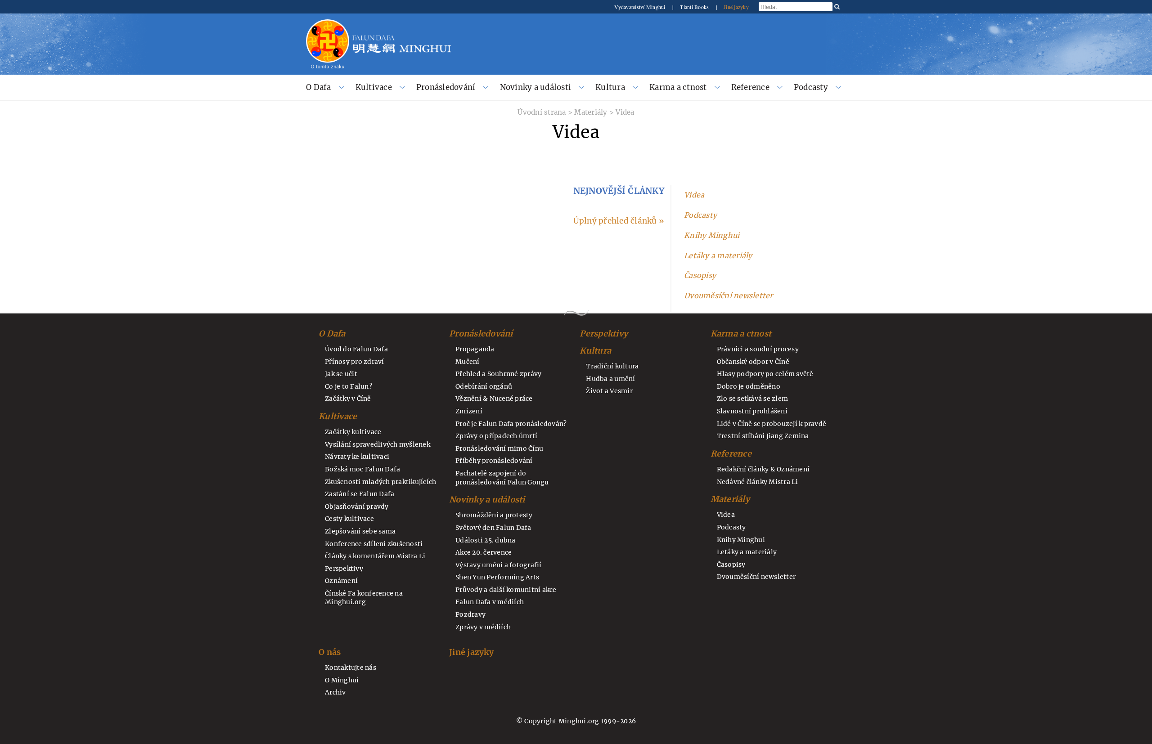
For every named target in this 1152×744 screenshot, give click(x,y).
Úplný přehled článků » (618, 221)
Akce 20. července (483, 552)
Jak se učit (341, 374)
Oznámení (341, 581)
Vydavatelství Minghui (640, 6)
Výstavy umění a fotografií (498, 565)
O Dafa (318, 87)
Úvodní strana (542, 112)
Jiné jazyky (736, 6)
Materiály (590, 112)
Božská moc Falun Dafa (362, 469)
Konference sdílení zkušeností (374, 544)
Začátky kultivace (353, 432)
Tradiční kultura (612, 366)
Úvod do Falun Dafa (356, 349)
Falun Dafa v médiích (489, 602)
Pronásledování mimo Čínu (499, 448)
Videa (625, 112)
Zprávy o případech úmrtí (496, 436)
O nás (330, 652)
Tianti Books (695, 6)
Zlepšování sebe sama (360, 531)
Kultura (610, 87)
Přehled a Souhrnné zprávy (498, 374)
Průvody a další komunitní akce (506, 590)
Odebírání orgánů (483, 386)
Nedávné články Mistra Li (757, 482)
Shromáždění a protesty (494, 515)
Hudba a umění (610, 379)
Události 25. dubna (485, 540)
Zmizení (468, 411)
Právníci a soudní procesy (758, 349)
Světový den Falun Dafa (493, 528)
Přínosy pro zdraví (354, 362)
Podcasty (811, 87)
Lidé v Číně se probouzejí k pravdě (772, 424)
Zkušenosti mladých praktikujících (380, 482)
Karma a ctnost (678, 87)
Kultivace (374, 87)
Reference (750, 87)
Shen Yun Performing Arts (497, 577)
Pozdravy (470, 614)
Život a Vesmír (609, 391)
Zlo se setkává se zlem (752, 398)
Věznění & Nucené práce (494, 398)
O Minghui (342, 680)
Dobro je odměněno (748, 386)
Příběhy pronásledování (494, 461)
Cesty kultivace (349, 519)
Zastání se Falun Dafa (359, 494)
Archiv (335, 692)
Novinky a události (536, 87)
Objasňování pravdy (357, 506)
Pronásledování (446, 87)
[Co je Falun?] (327, 23)
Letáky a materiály (718, 255)
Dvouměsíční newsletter (728, 295)
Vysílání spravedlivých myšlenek (377, 444)
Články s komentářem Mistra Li (375, 556)
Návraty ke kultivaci (357, 457)
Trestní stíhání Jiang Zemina (763, 436)
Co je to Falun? (348, 386)
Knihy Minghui (711, 235)
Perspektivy (344, 569)
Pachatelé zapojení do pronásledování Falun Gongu (502, 477)
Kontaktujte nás (350, 667)
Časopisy (700, 275)
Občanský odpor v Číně (753, 362)
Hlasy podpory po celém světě (765, 374)
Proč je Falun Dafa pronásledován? (511, 424)
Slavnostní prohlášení (752, 411)
